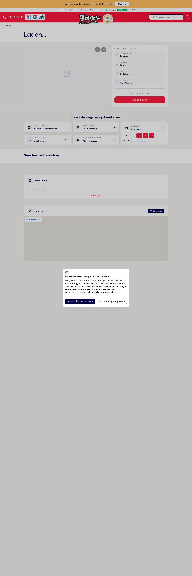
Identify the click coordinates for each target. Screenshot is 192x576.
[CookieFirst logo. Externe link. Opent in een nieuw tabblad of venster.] (66, 272)
